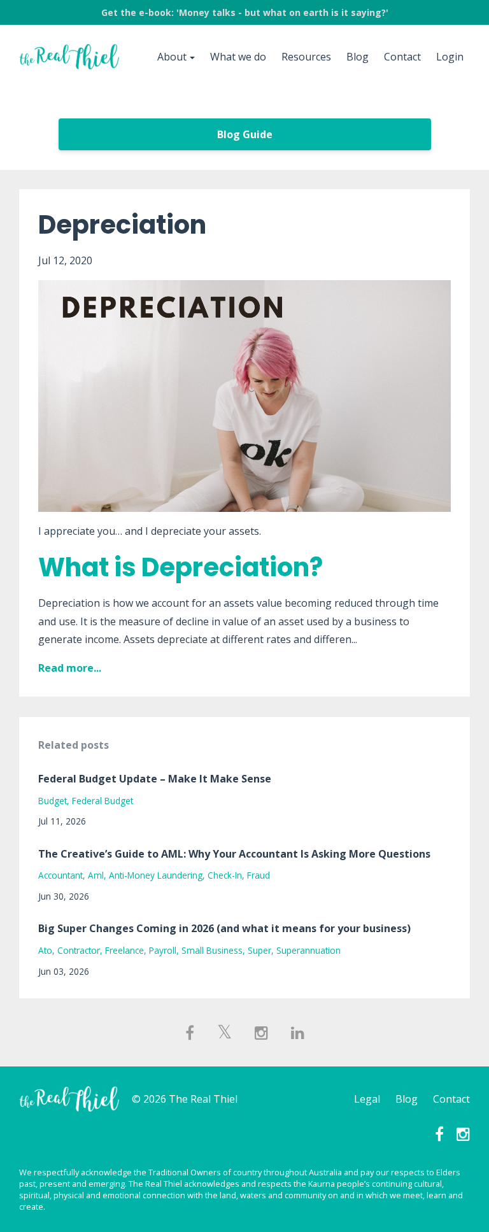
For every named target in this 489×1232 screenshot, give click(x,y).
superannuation (308, 950)
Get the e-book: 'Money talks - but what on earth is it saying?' (244, 12)
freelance (124, 950)
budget (52, 801)
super (259, 950)
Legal (367, 1099)
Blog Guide (245, 134)
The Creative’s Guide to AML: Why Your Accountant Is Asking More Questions (234, 854)
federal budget (102, 801)
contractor (78, 950)
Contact (402, 57)
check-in (225, 875)
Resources (306, 57)
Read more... (69, 668)
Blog (357, 57)
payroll (162, 950)
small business (212, 950)
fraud (258, 875)
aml (96, 875)
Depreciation (122, 225)
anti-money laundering (155, 875)
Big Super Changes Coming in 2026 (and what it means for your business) (224, 928)
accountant (60, 875)
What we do (238, 57)
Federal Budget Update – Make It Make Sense (154, 779)
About (172, 57)
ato (45, 950)
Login (450, 57)
